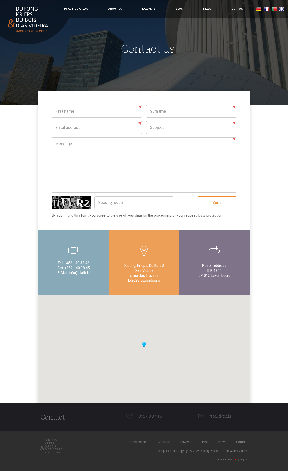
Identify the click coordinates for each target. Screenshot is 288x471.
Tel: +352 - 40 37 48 (73, 263)
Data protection (210, 215)
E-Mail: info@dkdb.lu (73, 273)
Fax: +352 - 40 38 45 (73, 268)
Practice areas (76, 8)
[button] (144, 345)
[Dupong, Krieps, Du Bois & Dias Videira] (28, 19)
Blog (179, 8)
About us (115, 8)
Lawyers (148, 8)
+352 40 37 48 (149, 416)
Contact (238, 8)
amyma (244, 459)
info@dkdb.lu (219, 416)
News (207, 8)
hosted (219, 459)
